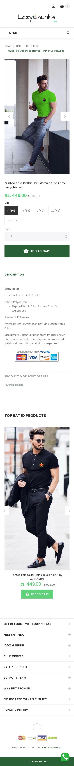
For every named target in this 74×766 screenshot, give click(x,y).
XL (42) (55, 210)
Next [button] (65, 116)
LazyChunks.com (21, 747)
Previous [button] (8, 116)
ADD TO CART (40, 251)
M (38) (26, 210)
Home (7, 46)
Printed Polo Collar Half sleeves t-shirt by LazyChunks (37, 576)
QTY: (7, 229)
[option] (37, 116)
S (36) (11, 210)
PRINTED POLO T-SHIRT (27, 46)
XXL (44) (12, 220)
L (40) (41, 210)
